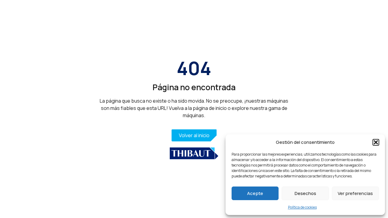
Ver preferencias (355, 193)
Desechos (305, 193)
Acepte (255, 193)
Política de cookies (302, 207)
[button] (376, 142)
